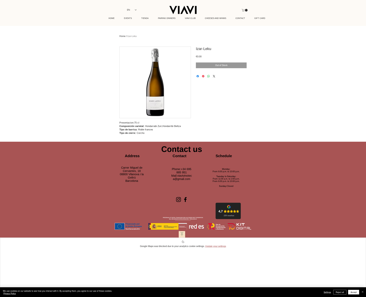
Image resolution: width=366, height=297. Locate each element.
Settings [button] (327, 292)
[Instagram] (178, 199)
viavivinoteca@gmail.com (182, 177)
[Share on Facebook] (197, 76)
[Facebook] (185, 199)
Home (122, 36)
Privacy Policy (9, 293)
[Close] (362, 292)
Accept (354, 292)
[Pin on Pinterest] (203, 76)
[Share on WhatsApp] (208, 76)
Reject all (340, 292)
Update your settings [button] (215, 246)
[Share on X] (214, 76)
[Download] (182, 234)
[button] (245, 10)
